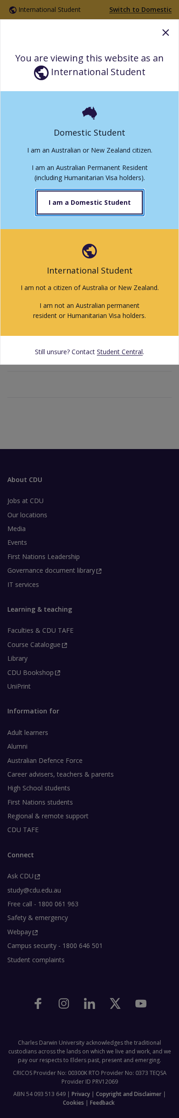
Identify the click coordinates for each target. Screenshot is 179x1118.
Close (166, 32)
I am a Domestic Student (90, 202)
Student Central (120, 351)
